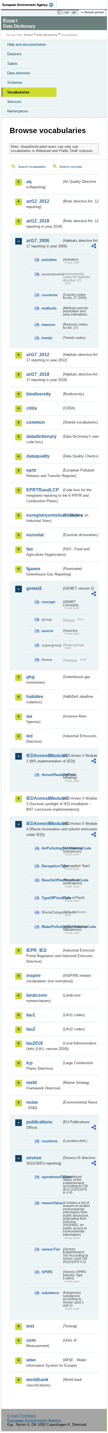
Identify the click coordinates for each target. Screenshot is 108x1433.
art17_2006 (37, 240)
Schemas (14, 82)
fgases (33, 568)
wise (31, 1360)
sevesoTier (51, 1249)
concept (48, 602)
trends (47, 338)
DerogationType (52, 866)
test (30, 1326)
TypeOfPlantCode (52, 898)
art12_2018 (37, 221)
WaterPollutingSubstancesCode (52, 927)
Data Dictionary (47, 34)
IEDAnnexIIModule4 (44, 823)
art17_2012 (37, 354)
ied (29, 736)
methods (49, 308)
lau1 (30, 1015)
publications (39, 1122)
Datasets (14, 54)
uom (31, 1340)
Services (14, 102)
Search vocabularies (32, 166)
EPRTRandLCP (42, 490)
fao (29, 549)
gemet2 (34, 588)
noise (32, 1102)
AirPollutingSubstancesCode (52, 848)
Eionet (28, 34)
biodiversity (38, 394)
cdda (31, 408)
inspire (33, 975)
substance (50, 1293)
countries (50, 295)
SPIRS (47, 1272)
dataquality (38, 456)
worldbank (37, 1379)
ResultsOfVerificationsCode (52, 880)
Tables (12, 64)
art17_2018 (37, 374)
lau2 (30, 1029)
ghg (30, 676)
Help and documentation (26, 44)
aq (29, 181)
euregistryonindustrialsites (44, 515)
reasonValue (52, 1203)
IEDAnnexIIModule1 (44, 755)
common (35, 422)
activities (49, 260)
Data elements (18, 73)
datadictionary (41, 436)
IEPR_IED (36, 950)
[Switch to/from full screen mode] (75, 12)
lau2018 (34, 1043)
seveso (34, 1157)
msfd (31, 1082)
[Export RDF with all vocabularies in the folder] (93, 247)
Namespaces (17, 111)
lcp (29, 1063)
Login (66, 12)
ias (29, 716)
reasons (48, 325)
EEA (29, 4)
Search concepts (70, 166)
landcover (36, 995)
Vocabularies (18, 92)
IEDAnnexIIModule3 (44, 798)
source (47, 631)
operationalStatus (52, 1177)
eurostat (35, 534)
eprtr (31, 470)
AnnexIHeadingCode (52, 775)
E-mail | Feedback (21, 1416)
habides (34, 696)
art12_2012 (37, 201)
